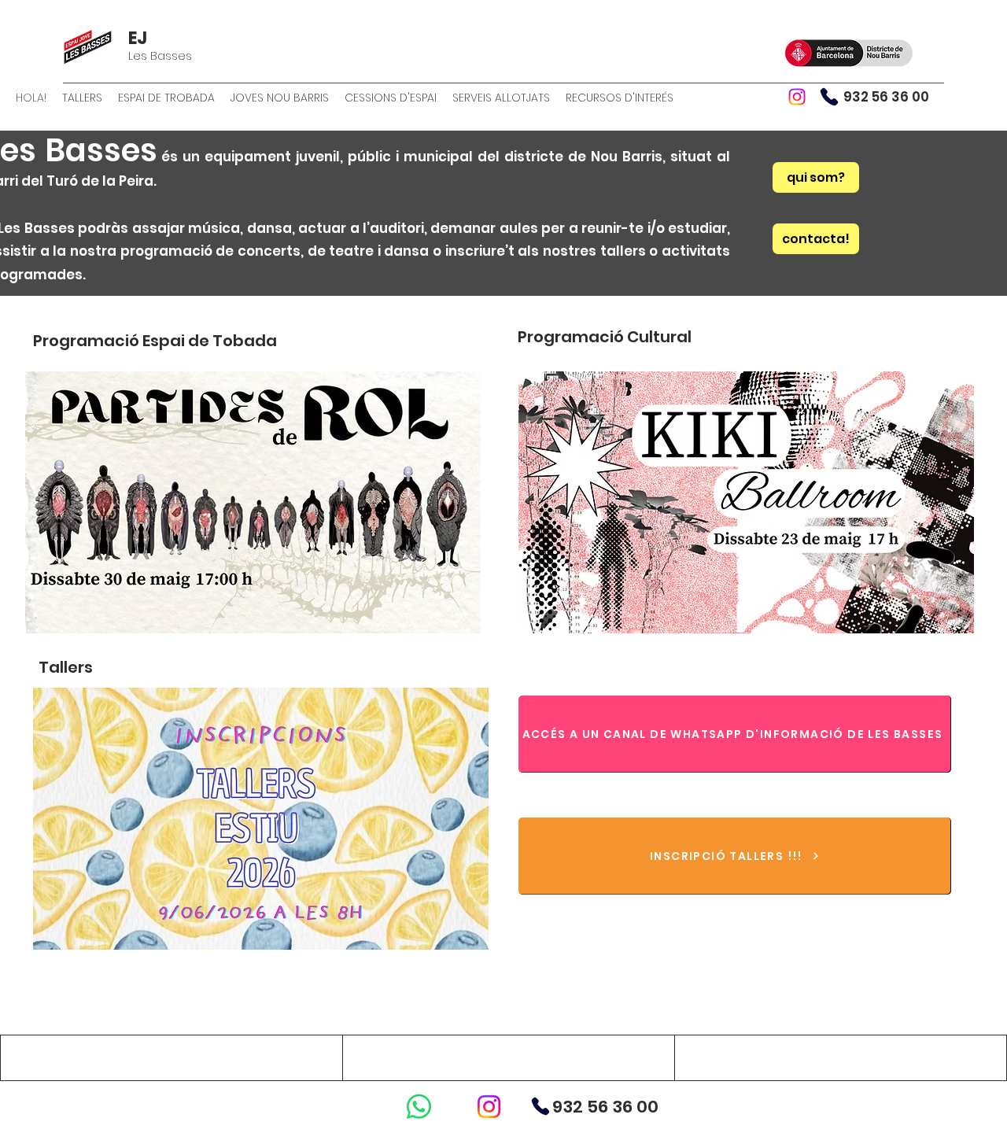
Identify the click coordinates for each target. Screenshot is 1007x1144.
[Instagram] (797, 97)
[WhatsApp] (419, 1106)
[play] (448, 620)
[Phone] (829, 97)
